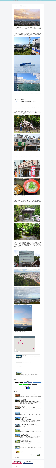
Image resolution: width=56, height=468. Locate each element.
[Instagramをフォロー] (28, 388)
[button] (32, 384)
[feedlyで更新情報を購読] (29, 388)
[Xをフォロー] (26, 388)
